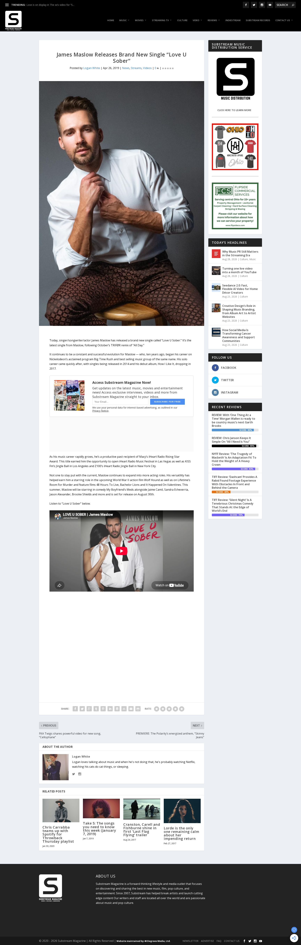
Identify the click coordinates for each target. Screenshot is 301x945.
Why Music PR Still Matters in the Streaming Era (240, 253)
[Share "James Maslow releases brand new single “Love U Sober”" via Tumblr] (96, 708)
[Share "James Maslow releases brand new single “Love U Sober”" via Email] (131, 708)
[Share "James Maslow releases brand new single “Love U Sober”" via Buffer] (117, 708)
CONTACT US (232, 941)
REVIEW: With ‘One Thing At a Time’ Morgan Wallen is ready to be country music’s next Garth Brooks (233, 420)
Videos (147, 68)
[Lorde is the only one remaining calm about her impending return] (182, 811)
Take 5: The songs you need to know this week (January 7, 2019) (99, 828)
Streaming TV (160, 20)
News (125, 68)
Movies (139, 20)
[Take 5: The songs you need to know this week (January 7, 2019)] (101, 808)
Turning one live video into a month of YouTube (239, 270)
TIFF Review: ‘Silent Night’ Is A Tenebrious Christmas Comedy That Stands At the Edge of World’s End (232, 505)
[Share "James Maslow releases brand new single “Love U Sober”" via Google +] (89, 708)
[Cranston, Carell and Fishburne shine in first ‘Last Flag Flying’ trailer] (141, 809)
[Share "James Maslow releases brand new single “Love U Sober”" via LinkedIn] (110, 708)
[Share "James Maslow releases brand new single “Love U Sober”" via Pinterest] (103, 708)
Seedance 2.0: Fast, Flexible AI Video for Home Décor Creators (240, 289)
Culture (182, 20)
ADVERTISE (207, 941)
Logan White (91, 68)
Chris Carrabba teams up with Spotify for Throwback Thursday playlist (58, 834)
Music (123, 20)
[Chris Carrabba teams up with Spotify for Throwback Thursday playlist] (61, 810)
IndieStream (233, 20)
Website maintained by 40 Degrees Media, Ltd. (144, 941)
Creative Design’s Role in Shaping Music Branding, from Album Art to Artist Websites (239, 311)
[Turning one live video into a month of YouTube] (216, 270)
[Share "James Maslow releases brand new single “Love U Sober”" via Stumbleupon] (124, 708)
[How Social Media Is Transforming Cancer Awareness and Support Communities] (216, 332)
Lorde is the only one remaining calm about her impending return (181, 833)
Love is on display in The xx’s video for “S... (50, 4)
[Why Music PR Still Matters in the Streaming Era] (216, 253)
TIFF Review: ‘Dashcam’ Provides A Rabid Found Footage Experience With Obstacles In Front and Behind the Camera (234, 482)
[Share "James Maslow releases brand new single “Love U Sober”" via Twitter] (82, 708)
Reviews (212, 20)
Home (110, 20)
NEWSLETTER (190, 941)
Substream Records (258, 20)
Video (196, 20)
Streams (136, 68)
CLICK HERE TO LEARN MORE (234, 110)
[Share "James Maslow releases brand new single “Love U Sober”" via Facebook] (75, 708)
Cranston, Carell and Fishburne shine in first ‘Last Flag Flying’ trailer (141, 829)
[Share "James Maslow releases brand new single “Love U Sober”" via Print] (137, 708)
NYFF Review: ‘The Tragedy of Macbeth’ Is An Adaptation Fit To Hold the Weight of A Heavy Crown (234, 459)
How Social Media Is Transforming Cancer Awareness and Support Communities (238, 335)
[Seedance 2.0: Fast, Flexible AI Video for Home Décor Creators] (216, 287)
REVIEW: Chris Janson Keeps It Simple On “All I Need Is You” (231, 440)
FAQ (219, 941)
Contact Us (282, 20)
